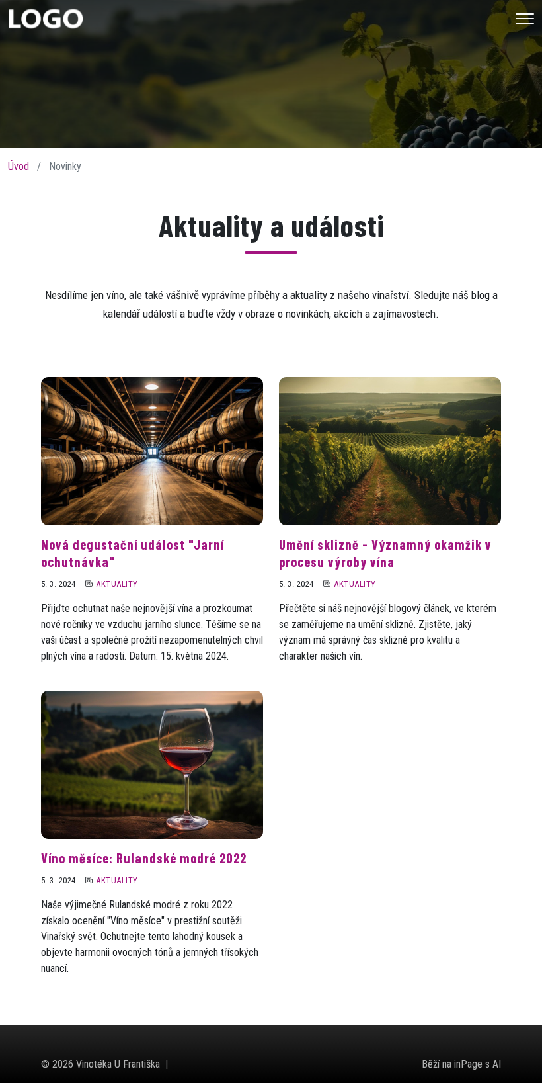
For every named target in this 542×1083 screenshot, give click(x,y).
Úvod (18, 166)
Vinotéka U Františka (118, 1064)
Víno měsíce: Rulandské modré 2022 (144, 858)
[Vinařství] (45, 17)
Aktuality (116, 584)
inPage (468, 1064)
